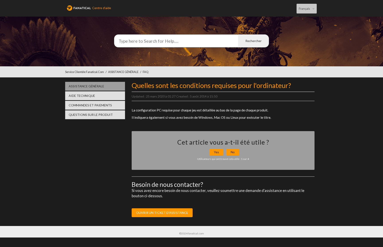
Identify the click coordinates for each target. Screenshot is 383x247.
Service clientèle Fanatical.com (84, 72)
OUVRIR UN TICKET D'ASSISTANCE (162, 212)
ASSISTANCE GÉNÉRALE (123, 72)
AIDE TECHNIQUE (82, 96)
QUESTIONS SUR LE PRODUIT (91, 115)
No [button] (233, 152)
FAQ (146, 72)
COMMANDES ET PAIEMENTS (90, 105)
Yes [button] (216, 152)
